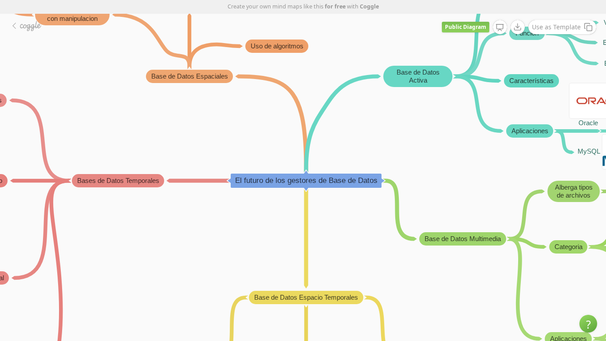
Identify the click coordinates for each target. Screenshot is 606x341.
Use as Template (556, 27)
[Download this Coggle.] (518, 27)
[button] (588, 324)
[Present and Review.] (500, 27)
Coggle (369, 6)
